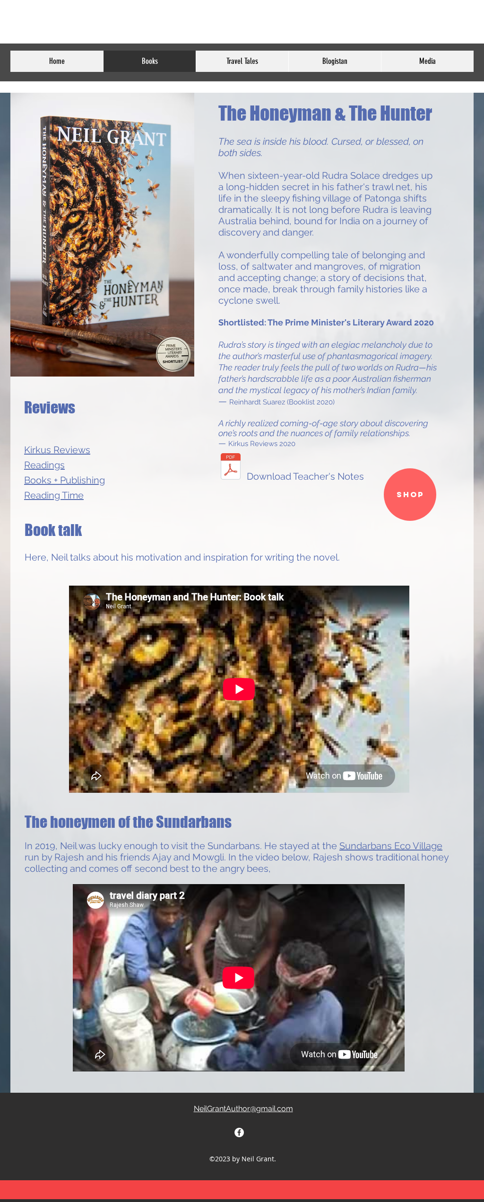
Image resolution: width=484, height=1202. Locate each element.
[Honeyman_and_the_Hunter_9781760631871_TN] (230, 467)
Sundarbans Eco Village (390, 845)
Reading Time (54, 495)
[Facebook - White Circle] (239, 1132)
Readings (44, 465)
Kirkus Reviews (57, 450)
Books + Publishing (64, 480)
